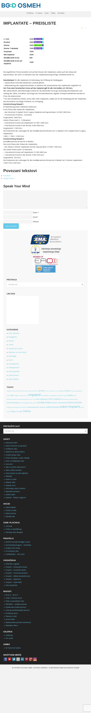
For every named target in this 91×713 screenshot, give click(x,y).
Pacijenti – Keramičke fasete (16, 570)
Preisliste (7, 175)
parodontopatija (24, 403)
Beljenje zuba (10, 482)
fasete (67, 391)
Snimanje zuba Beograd (14, 532)
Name (35, 212)
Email (35, 217)
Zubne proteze (13, 375)
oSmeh (10, 345)
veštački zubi (10, 407)
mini (34, 399)
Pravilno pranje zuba (13, 455)
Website (36, 222)
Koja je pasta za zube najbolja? (17, 473)
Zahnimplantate (14, 371)
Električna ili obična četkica (15, 452)
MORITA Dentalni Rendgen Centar (18, 542)
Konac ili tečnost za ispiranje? (16, 446)
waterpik (17, 407)
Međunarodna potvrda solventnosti (18, 622)
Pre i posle (9, 638)
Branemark (35, 391)
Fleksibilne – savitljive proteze (16, 604)
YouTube (9, 659)
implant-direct (24, 395)
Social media (10, 619)
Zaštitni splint (10, 494)
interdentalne (45, 395)
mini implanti (54, 399)
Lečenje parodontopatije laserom (18, 610)
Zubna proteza (11, 513)
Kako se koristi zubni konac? (16, 467)
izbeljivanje (53, 395)
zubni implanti (70, 407)
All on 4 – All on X (12, 595)
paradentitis (73, 399)
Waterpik (9, 476)
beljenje (9, 391)
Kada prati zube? (11, 443)
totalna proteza (74, 402)
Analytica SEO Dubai (13, 548)
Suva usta (9, 464)
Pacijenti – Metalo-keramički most (18, 576)
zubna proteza (52, 407)
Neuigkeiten (12, 337)
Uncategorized (13, 364)
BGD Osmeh (28, 668)
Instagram (35, 659)
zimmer (42, 407)
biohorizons (15, 391)
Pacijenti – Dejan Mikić (14, 582)
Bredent (42, 391)
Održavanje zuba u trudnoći (15, 488)
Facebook (5, 659)
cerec (56, 391)
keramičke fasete (62, 395)
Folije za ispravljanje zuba (15, 601)
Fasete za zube (11, 479)
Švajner (76, 668)
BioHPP (21, 391)
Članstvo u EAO (11, 616)
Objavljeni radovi (12, 625)
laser (75, 395)
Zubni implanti (13, 379)
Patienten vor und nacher (17, 352)
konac (70, 395)
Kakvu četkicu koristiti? (14, 470)
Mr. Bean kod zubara (13, 648)
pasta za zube (33, 403)
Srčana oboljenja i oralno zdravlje (18, 458)
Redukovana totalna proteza (16, 607)
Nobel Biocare (65, 399)
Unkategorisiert (13, 367)
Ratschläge (12, 356)
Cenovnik (9, 526)
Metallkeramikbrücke (13, 399)
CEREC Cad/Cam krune (14, 598)
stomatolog (61, 402)
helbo (12, 395)
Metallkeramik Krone (26, 399)
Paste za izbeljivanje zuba (15, 461)
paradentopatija (13, 402)
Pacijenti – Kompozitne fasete (16, 567)
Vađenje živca (10, 485)
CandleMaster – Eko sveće (15, 554)
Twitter (14, 659)
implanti (35, 395)
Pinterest (26, 659)
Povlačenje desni (12, 613)
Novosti (11, 341)
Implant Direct (8, 178)
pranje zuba (44, 402)
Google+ (31, 659)
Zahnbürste (23, 407)
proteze (54, 402)
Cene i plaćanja (13, 333)
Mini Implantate (42, 399)
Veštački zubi (10, 516)
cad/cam (52, 391)
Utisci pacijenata (11, 585)
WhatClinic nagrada (12, 564)
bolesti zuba (27, 391)
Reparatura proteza (13, 491)
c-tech (47, 391)
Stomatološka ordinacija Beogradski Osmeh (45, 5)
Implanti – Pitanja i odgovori (16, 497)
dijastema (62, 391)
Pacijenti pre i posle (15, 348)
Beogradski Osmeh (57, 668)
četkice (27, 411)
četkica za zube (16, 411)
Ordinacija (9, 635)
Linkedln (22, 659)
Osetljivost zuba (11, 449)
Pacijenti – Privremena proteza (17, 573)
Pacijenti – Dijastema (13, 579)
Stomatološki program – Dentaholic (18, 545)
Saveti (10, 360)
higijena (17, 395)
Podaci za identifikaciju (14, 529)
